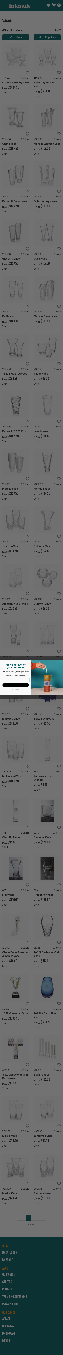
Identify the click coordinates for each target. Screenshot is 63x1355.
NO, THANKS (16, 689)
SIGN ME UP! (16, 685)
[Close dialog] (61, 661)
